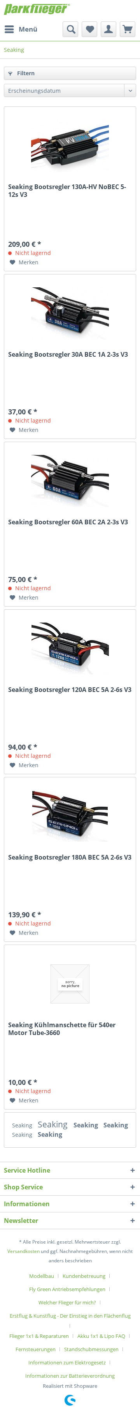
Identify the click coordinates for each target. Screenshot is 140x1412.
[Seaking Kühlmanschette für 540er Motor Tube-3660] (70, 984)
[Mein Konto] (108, 29)
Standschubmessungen (91, 1349)
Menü (28, 29)
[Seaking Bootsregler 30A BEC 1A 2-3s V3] (70, 313)
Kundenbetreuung (84, 1275)
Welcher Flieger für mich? (67, 1302)
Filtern (25, 73)
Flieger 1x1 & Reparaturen (39, 1335)
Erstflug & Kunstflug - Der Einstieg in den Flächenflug (70, 1315)
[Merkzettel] (89, 29)
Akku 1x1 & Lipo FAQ (101, 1335)
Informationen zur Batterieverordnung (70, 1375)
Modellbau (41, 1275)
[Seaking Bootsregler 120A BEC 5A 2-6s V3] (70, 649)
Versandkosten (23, 1251)
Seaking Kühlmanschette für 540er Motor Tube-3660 (62, 1029)
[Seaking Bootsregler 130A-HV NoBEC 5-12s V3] (70, 146)
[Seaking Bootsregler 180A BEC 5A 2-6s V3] (70, 816)
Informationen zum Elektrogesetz (67, 1362)
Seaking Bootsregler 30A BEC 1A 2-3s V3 (68, 354)
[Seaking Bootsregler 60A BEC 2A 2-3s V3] (70, 481)
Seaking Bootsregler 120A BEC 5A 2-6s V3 (69, 690)
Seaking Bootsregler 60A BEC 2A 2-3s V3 (68, 522)
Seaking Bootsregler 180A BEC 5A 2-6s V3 (69, 857)
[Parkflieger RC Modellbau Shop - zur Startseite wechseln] (37, 11)
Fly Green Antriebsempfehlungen (67, 1289)
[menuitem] (20, 29)
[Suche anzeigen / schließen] (70, 29)
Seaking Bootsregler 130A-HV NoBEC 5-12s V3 (67, 190)
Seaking (23, 1125)
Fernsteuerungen (36, 1349)
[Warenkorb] (127, 29)
